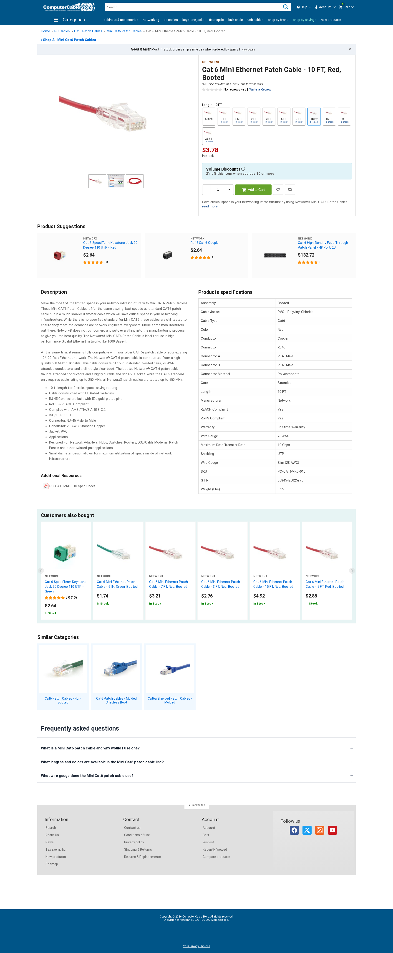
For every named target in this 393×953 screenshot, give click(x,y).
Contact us (132, 827)
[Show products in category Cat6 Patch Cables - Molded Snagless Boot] (116, 669)
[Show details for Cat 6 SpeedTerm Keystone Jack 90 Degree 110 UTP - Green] (66, 553)
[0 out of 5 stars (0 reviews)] (212, 89)
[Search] (285, 7)
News (49, 842)
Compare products (216, 857)
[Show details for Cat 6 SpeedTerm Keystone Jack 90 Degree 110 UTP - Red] (60, 255)
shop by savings (304, 20)
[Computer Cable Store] (69, 7)
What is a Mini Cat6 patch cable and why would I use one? (90, 748)
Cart (206, 835)
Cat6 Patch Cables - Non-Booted (63, 700)
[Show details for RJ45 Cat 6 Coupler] (167, 255)
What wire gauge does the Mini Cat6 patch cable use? (87, 776)
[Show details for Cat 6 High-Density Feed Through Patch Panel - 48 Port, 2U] (275, 255)
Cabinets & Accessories (121, 20)
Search (50, 827)
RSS (319, 830)
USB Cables (255, 20)
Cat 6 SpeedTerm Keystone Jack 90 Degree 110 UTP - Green (65, 586)
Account (209, 827)
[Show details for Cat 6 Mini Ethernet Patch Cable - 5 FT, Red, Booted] (327, 553)
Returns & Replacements (142, 857)
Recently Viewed (215, 849)
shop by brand (278, 20)
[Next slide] (352, 571)
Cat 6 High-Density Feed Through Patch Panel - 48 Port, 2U (323, 245)
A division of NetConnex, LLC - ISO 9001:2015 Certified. (196, 919)
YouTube (332, 830)
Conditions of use (137, 835)
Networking (151, 20)
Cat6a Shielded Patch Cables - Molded (170, 700)
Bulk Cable (235, 20)
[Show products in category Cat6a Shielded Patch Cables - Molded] (169, 669)
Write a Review (260, 89)
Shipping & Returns (138, 849)
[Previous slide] (41, 571)
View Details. (249, 49)
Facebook (294, 830)
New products (331, 20)
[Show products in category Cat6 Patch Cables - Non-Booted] (63, 669)
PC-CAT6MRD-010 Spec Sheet (72, 486)
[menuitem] (304, 7)
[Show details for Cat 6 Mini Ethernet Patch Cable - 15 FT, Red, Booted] (274, 553)
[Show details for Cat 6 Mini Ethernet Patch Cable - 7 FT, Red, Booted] (170, 553)
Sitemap (51, 864)
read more (210, 206)
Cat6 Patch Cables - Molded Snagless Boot (116, 700)
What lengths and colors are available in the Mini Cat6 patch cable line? (102, 762)
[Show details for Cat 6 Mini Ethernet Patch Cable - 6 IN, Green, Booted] (118, 553)
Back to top (198, 805)
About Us (52, 835)
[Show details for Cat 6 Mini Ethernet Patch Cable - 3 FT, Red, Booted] (222, 553)
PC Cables (171, 20)
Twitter (307, 830)
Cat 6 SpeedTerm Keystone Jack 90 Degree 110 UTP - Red (110, 245)
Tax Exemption (56, 849)
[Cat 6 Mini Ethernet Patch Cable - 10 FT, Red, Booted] (116, 115)
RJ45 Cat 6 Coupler (205, 243)
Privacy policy (134, 842)
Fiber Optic (216, 20)
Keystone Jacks (193, 20)
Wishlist (208, 842)
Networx (210, 62)
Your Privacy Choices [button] (196, 946)
